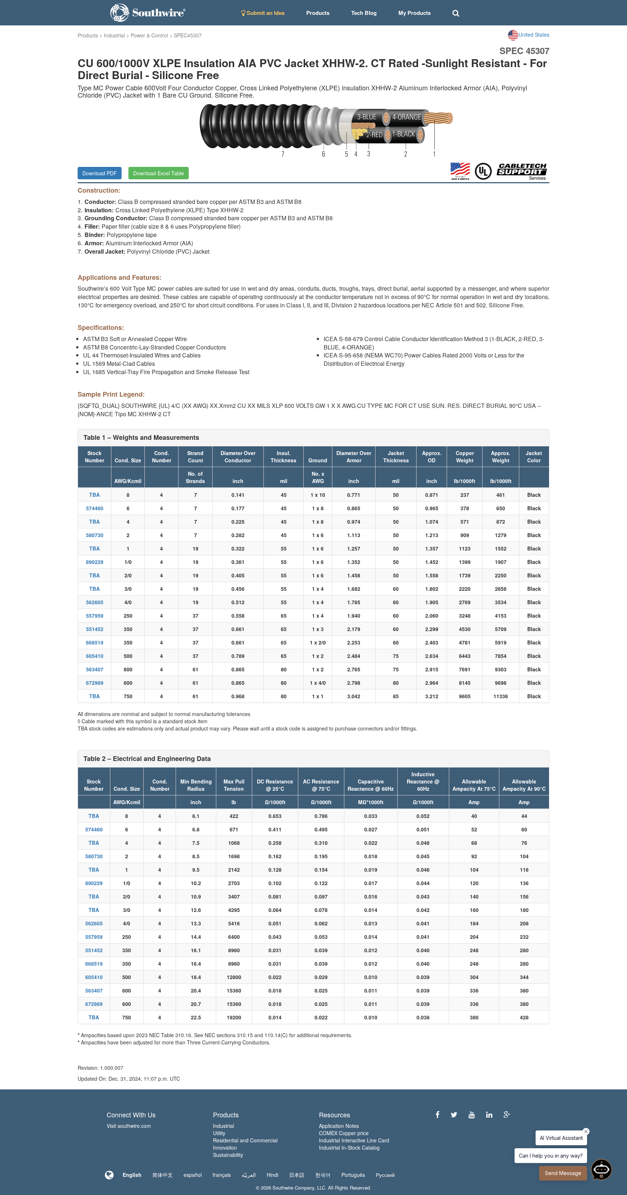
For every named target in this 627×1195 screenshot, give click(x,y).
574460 (94, 508)
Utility (219, 1133)
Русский (385, 1174)
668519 (94, 642)
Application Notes (339, 1125)
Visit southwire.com (129, 1125)
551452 (94, 629)
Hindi (272, 1174)
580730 (94, 535)
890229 (94, 561)
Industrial (114, 35)
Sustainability (228, 1154)
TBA (94, 494)
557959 (94, 615)
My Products (414, 13)
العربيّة (249, 1174)
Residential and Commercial (245, 1140)
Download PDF (99, 173)
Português (353, 1174)
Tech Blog (364, 13)
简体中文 (162, 1174)
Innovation (225, 1147)
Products (88, 35)
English (132, 1174)
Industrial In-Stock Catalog (349, 1147)
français (222, 1174)
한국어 (323, 1174)
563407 (94, 669)
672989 (94, 682)
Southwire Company (293, 1187)
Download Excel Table (158, 173)
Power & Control (149, 35)
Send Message (563, 1173)
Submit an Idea (264, 13)
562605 (94, 602)
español (193, 1174)
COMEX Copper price (344, 1133)
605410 (94, 655)
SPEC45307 (188, 35)
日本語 (296, 1174)
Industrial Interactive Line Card (354, 1140)
